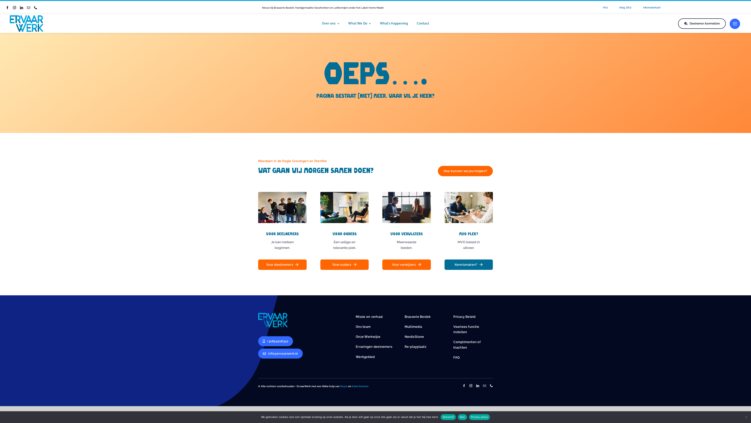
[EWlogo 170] (26, 17)
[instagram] (14, 7)
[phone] (35, 7)
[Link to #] (735, 24)
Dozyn (344, 386)
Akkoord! (448, 416)
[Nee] (746, 417)
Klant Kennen (360, 386)
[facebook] (7, 7)
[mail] (28, 7)
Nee (462, 416)
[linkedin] (21, 7)
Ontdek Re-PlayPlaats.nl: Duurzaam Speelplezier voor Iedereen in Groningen (308, 7)
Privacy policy (479, 416)
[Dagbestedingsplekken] (272, 314)
